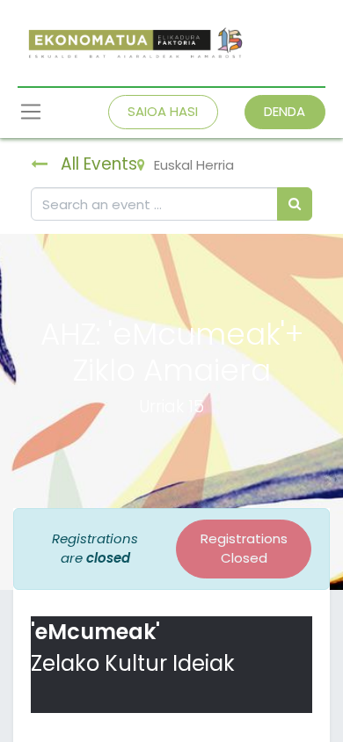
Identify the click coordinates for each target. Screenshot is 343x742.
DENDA (284, 111)
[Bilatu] (294, 204)
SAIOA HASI (163, 111)
